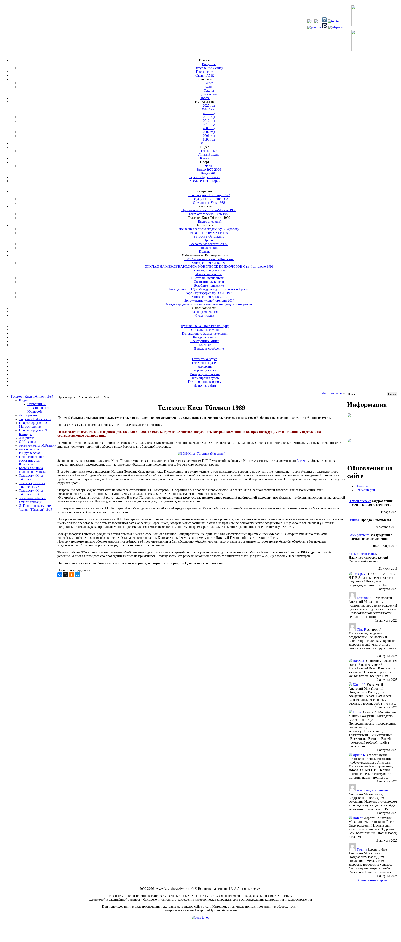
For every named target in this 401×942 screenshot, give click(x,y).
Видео (208, 83)
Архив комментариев (372, 880)
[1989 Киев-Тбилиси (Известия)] (201, 453)
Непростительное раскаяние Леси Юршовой (31, 460)
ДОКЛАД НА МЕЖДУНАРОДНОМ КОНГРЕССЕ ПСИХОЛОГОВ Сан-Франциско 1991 (209, 266)
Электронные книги (204, 341)
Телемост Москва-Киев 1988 (209, 214)
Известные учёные (208, 274)
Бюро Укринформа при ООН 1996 (208, 293)
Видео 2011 (209, 173)
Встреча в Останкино (209, 236)
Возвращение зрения (205, 374)
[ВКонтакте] (59, 574)
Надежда (359, 661)
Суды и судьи (204, 315)
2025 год (209, 105)
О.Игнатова (27, 441)
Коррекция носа (204, 370)
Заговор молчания (205, 312)
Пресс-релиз (204, 71)
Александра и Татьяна (372, 790)
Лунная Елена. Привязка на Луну (205, 326)
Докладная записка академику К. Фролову (209, 229)
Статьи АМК (204, 75)
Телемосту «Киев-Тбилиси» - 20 (32, 477)
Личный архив (209, 154)
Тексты (209, 90)
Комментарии (365, 490)
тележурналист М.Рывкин (37, 445)
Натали (358, 818)
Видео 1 (302, 460)
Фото (204, 143)
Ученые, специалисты (209, 270)
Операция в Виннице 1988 (209, 199)
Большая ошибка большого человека (32, 470)
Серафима (360, 574)
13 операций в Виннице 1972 (209, 195)
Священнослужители (209, 281)
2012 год (209, 120)
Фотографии (28, 415)
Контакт (205, 345)
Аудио (208, 86)
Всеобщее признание (209, 285)
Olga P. (361, 629)
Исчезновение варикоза (205, 381)
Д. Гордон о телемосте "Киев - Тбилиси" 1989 (35, 507)
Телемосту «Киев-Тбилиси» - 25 (32, 485)
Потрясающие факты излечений (205, 333)
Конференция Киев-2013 (209, 296)
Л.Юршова (26, 438)
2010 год (209, 124)
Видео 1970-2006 (209, 169)
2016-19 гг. (209, 109)
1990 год (209, 139)
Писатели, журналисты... (209, 278)
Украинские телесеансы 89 (209, 232)
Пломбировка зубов (204, 378)
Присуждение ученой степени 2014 (209, 300)
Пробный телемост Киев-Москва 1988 (208, 210)
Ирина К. (359, 755)
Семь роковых (359, 535)
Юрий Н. (359, 684)
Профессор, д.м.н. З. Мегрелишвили (33, 424)
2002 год (209, 132)
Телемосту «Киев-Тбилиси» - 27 (32, 492)
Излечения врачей (205, 363)
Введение (209, 64)
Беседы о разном (205, 337)
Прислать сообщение (209, 348)
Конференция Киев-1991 (209, 263)
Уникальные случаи (204, 329)
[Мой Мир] (77, 574)
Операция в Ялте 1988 (209, 202)
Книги (204, 158)
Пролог (209, 240)
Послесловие (209, 248)
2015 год (209, 113)
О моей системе (360, 501)
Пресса (205, 98)
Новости (361, 486)
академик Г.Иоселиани (35, 419)
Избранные (209, 150)
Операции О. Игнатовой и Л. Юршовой (38, 407)
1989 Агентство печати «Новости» (209, 259)
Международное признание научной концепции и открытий (209, 304)
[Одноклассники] (71, 574)
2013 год (209, 117)
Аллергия (205, 366)
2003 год (209, 128)
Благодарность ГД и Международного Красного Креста (209, 289)
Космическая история (204, 181)
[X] (65, 574)
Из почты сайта (205, 385)
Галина (362, 849)
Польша (204, 251)
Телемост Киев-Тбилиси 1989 (32, 396)
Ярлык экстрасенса (362, 553)
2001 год (209, 135)
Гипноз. (354, 520)
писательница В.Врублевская (29, 451)
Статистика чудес (204, 359)
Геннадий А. (366, 598)
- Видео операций (209, 221)
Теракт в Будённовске (204, 177)
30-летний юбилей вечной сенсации (32, 500)
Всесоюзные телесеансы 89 (208, 244)
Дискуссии (209, 94)
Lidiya (357, 712)
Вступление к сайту (209, 68)
